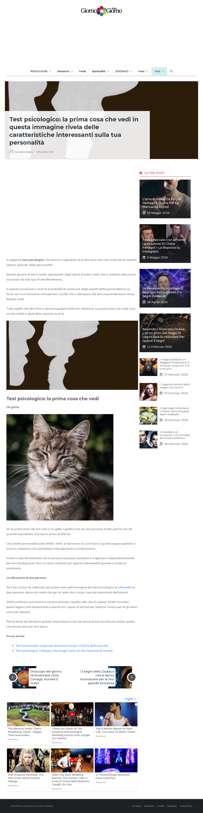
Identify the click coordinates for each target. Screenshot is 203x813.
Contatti (160, 806)
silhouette (125, 587)
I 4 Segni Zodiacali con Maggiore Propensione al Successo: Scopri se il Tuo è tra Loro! (174, 364)
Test (157, 71)
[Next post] (132, 677)
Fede (82, 71)
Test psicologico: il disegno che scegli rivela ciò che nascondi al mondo (64, 650)
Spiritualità (99, 71)
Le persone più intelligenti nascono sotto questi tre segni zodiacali (163, 292)
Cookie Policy (186, 806)
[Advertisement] (101, 45)
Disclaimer (172, 806)
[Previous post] (12, 677)
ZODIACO (121, 71)
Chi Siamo (136, 806)
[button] (171, 71)
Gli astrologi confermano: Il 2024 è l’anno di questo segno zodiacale (174, 411)
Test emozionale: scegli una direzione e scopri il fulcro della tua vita (61, 645)
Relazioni (63, 71)
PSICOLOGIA (38, 71)
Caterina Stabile (25, 152)
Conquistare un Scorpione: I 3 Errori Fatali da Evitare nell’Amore (175, 435)
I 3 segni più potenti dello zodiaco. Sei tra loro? (175, 386)
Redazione (149, 806)
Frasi (141, 71)
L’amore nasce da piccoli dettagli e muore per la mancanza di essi (162, 203)
